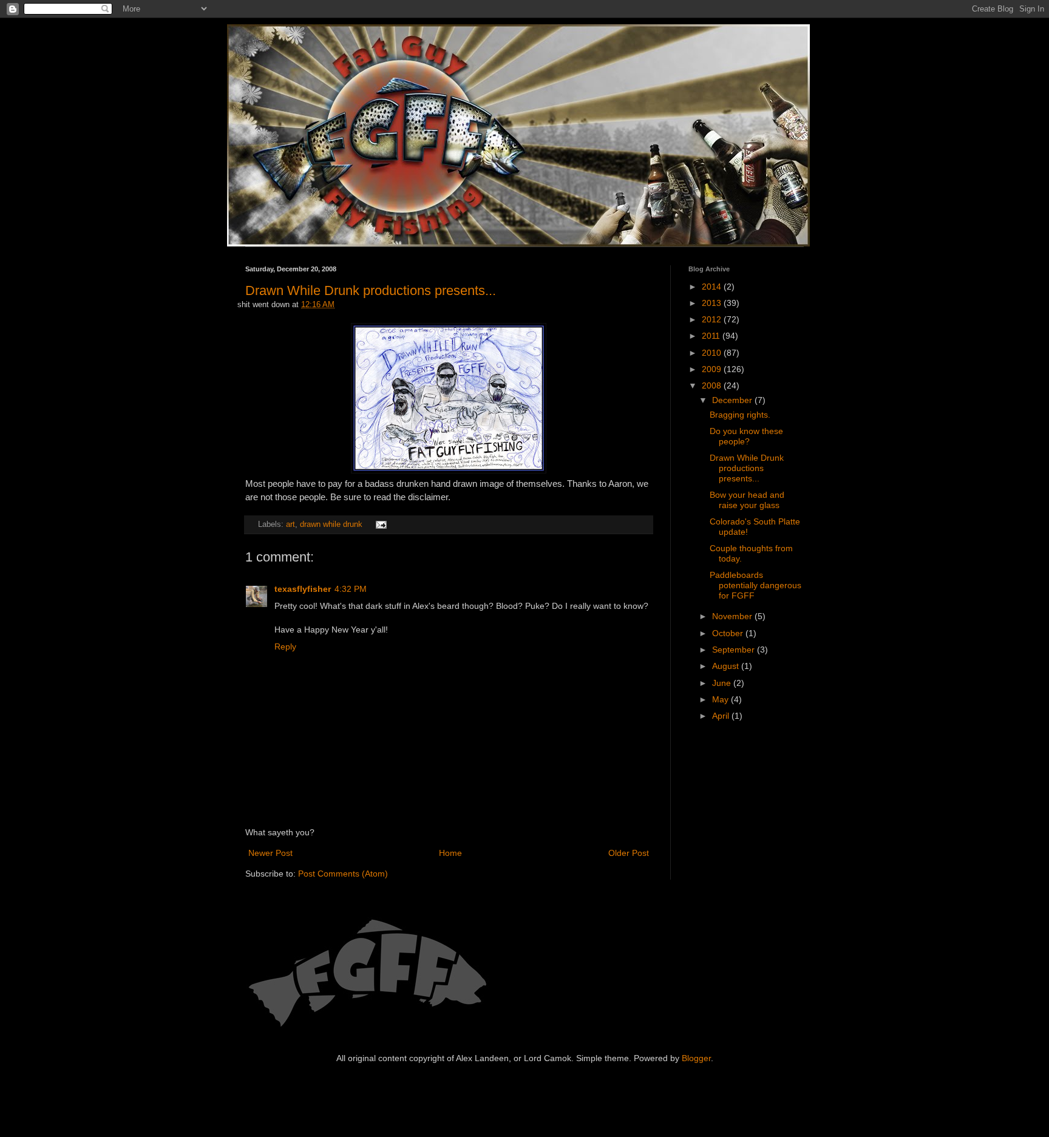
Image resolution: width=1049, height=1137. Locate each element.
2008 (713, 385)
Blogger (696, 1058)
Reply (285, 646)
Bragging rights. (740, 414)
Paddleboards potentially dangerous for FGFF (755, 585)
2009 (713, 369)
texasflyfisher (302, 589)
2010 (713, 353)
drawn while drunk (331, 524)
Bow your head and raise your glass (747, 500)
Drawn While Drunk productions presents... (370, 290)
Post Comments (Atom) (343, 873)
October (728, 633)
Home (450, 853)
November (733, 616)
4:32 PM (350, 589)
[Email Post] (379, 524)
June (722, 683)
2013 (713, 303)
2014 (713, 286)
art (290, 524)
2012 (713, 319)
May (721, 699)
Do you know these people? (746, 436)
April (722, 716)
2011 (712, 336)
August (726, 666)
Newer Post (270, 853)
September (734, 649)
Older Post (628, 853)
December (733, 400)
